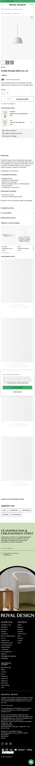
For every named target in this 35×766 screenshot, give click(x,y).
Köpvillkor (3, 631)
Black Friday (4, 683)
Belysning (20, 627)
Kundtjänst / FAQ (6, 624)
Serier (19, 642)
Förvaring (20, 638)
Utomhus (3, 672)
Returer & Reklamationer (8, 636)
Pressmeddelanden (6, 645)
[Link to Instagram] (6, 743)
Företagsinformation (7, 642)
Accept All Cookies (17, 387)
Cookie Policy (5, 649)
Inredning (20, 631)
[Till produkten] (17, 114)
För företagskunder (6, 651)
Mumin (3, 674)
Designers (4, 653)
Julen (2, 687)
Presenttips (4, 676)
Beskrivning (4, 155)
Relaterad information (8, 218)
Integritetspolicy (5, 647)
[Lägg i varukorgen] (31, 114)
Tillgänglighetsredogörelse (8, 656)
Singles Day (4, 680)
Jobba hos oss (5, 640)
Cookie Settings (17, 391)
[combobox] (17, 93)
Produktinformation (7, 208)
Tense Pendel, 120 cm (7, 248)
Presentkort (4, 629)
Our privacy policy (11, 382)
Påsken (3, 669)
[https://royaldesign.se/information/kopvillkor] (8, 752)
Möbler (19, 624)
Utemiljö (20, 640)
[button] (31, 5)
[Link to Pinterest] (10, 743)
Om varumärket (6, 213)
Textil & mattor (22, 633)
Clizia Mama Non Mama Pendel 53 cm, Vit (24, 248)
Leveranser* (4, 633)
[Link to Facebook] (2, 743)
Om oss (3, 638)
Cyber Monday (5, 685)
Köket (19, 636)
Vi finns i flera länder (7, 705)
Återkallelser (4, 658)
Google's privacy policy (23, 382)
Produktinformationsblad (13, 79)
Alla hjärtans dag (6, 667)
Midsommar (4, 678)
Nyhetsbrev (4, 627)
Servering (20, 629)
